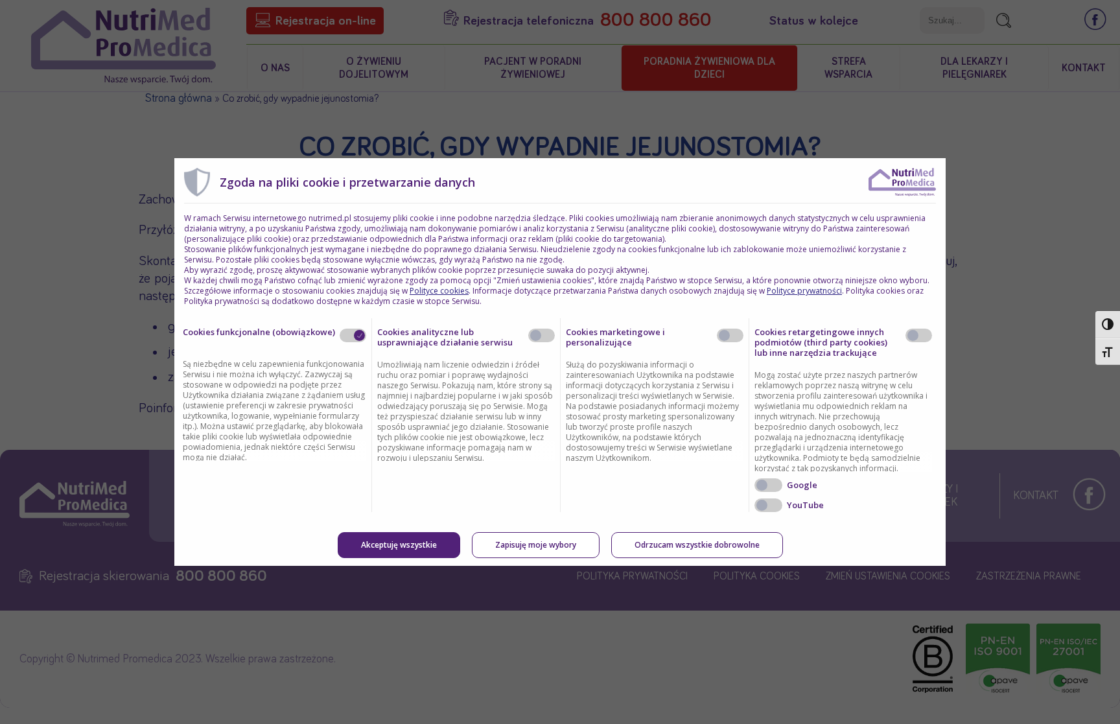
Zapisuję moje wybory (535, 544)
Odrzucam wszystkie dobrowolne (697, 544)
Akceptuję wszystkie (399, 544)
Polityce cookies (439, 290)
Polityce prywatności (804, 290)
